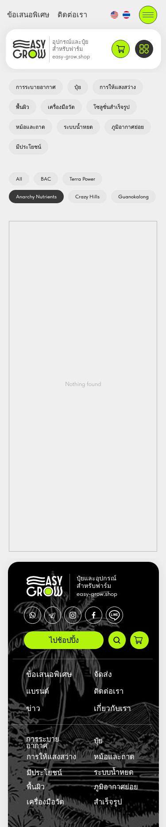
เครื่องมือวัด (61, 107)
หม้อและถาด (30, 127)
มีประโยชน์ (28, 147)
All (19, 179)
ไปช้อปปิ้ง (64, 640)
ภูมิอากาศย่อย (128, 127)
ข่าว (33, 708)
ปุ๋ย (77, 87)
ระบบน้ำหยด (78, 127)
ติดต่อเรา (72, 14)
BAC (46, 179)
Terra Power (82, 179)
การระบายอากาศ (36, 87)
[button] (148, 15)
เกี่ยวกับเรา (112, 708)
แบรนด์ (37, 691)
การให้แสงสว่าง (118, 87)
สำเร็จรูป (108, 801)
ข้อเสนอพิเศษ (28, 14)
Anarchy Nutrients (36, 196)
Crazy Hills (87, 196)
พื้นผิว (22, 107)
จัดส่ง (103, 674)
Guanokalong (133, 196)
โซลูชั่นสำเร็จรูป (111, 107)
